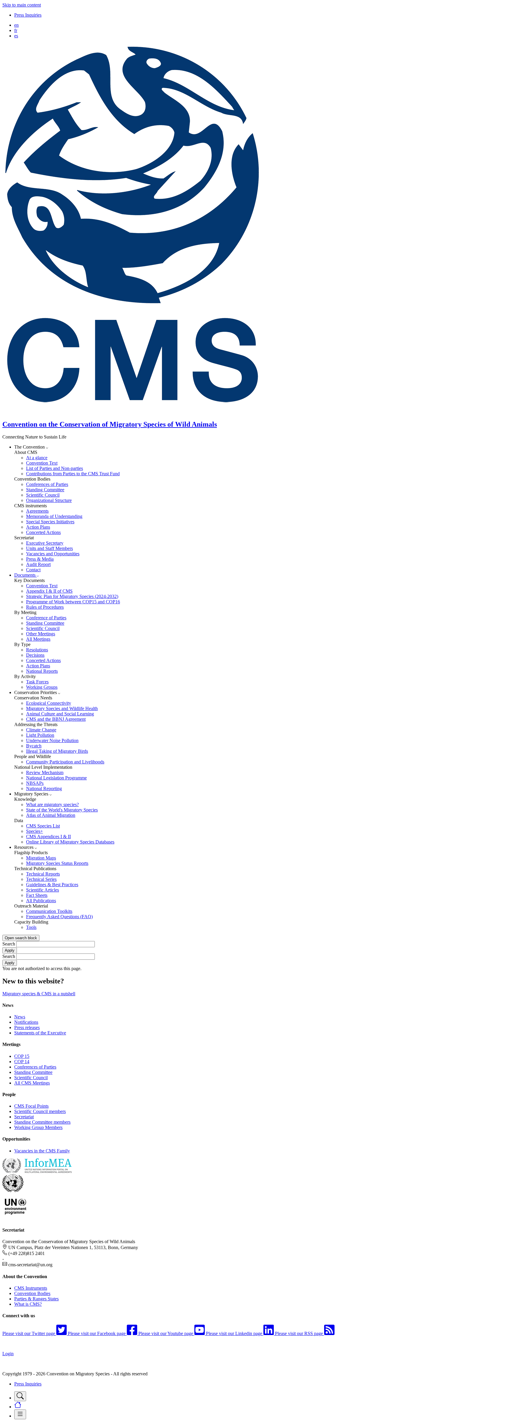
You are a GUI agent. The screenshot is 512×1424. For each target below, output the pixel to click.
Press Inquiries (27, 14)
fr (15, 30)
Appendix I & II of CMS (49, 591)
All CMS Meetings (32, 1082)
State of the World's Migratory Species (62, 809)
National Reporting (44, 788)
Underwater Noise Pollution (52, 740)
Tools (31, 927)
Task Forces (37, 681)
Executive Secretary (44, 543)
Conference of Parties (46, 617)
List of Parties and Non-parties (54, 468)
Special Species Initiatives (50, 521)
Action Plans (38, 527)
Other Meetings (40, 633)
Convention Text (41, 462)
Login (8, 1353)
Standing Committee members (42, 1122)
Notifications (26, 1022)
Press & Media (40, 559)
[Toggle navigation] (20, 1396)
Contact (33, 569)
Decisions (35, 655)
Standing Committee (45, 489)
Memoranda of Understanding (54, 516)
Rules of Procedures (45, 607)
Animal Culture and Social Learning (60, 713)
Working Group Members (38, 1127)
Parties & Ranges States (36, 1298)
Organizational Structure (49, 500)
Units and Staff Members (49, 548)
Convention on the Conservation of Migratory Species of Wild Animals (109, 424)
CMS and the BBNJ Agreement (56, 719)
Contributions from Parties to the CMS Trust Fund (73, 473)
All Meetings (38, 639)
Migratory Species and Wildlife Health (62, 708)
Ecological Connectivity (48, 703)
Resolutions (37, 649)
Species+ (34, 831)
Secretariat (24, 1116)
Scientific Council (43, 494)
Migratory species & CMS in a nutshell (38, 993)
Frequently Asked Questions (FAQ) (59, 916)
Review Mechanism (44, 772)
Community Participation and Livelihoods (65, 761)
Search (8, 943)
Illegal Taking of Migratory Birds (57, 751)
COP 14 (21, 1061)
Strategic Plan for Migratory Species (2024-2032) (72, 596)
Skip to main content (21, 4)
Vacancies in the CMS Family (42, 1150)
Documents (25, 575)
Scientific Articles (42, 889)
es (16, 35)
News (19, 1016)
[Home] (135, 411)
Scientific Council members (40, 1111)
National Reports (42, 671)
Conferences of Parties (47, 484)
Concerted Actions (43, 532)
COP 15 (21, 1056)
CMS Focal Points (31, 1106)
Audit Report (38, 564)
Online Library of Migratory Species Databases (70, 841)
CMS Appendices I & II (48, 836)
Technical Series (41, 879)
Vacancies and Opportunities (52, 553)
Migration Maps (41, 857)
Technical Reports (43, 873)
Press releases (27, 1027)
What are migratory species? (52, 804)
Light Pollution (40, 735)
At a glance (36, 457)
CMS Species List (43, 825)
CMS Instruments (30, 1288)
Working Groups (41, 687)
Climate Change (41, 729)
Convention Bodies (32, 1293)
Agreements (37, 511)
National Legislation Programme (56, 777)
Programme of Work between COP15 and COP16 (73, 601)
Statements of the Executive (40, 1032)
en (16, 25)
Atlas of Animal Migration (50, 815)
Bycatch (33, 745)
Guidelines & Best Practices (52, 884)
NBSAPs (35, 783)
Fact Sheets (36, 895)
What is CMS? (28, 1304)
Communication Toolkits (49, 911)
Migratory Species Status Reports (57, 863)
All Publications (41, 900)
